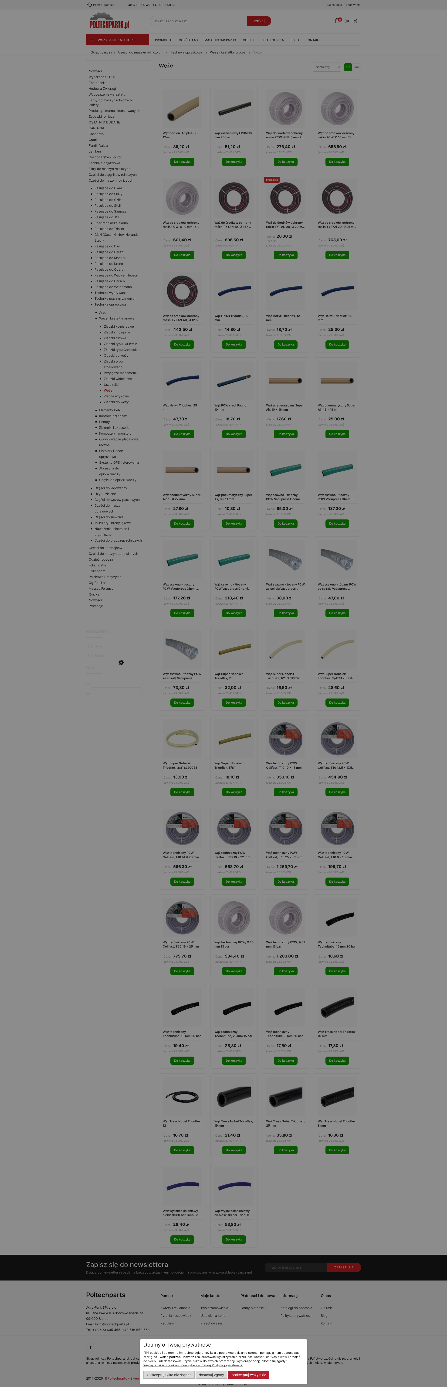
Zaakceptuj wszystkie (248, 1375)
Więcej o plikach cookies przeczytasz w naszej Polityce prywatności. (193, 1365)
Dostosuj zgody (211, 1375)
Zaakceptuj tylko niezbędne (169, 1375)
